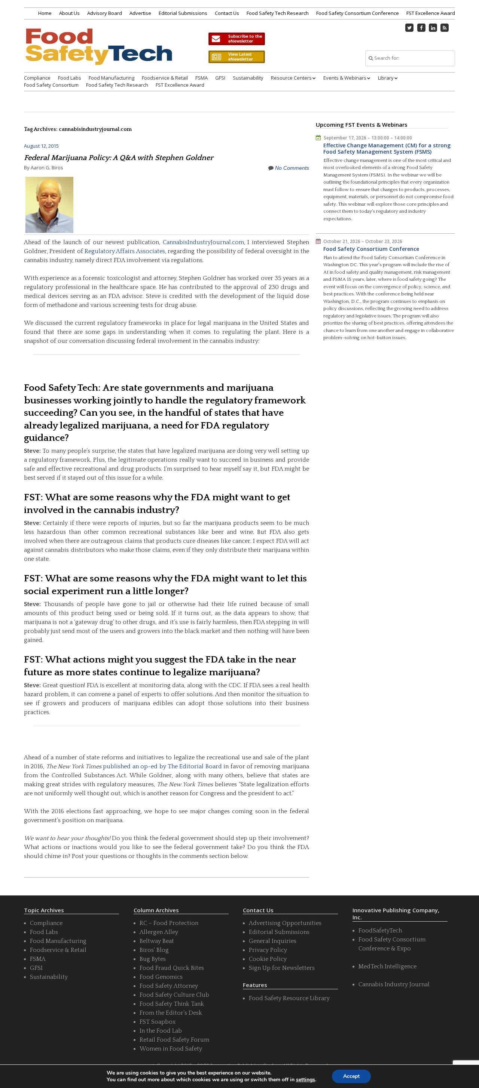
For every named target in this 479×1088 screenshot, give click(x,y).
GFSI (220, 77)
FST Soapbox (158, 1021)
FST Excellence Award (430, 13)
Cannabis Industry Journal (394, 984)
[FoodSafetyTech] (98, 53)
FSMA (201, 77)
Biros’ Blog (154, 950)
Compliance (37, 77)
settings (305, 1079)
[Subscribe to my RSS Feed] (445, 28)
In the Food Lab (161, 1030)
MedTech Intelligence (388, 966)
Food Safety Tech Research (278, 13)
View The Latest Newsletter (236, 56)
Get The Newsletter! (236, 38)
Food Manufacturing (111, 77)
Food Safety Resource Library (289, 998)
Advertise (140, 13)
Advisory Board (104, 13)
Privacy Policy (268, 950)
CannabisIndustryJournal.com (203, 242)
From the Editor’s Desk (171, 1012)
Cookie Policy (268, 959)
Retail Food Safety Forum (174, 1039)
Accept (351, 1076)
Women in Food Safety (171, 1048)
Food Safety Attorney (169, 986)
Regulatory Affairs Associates (124, 251)
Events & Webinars (344, 77)
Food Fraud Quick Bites (172, 968)
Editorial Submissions (183, 13)
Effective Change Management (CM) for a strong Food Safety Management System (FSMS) (387, 149)
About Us (69, 13)
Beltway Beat (157, 941)
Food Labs (69, 77)
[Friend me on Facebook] (421, 28)
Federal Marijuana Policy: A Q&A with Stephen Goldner (118, 158)
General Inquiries (272, 941)
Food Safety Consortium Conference (357, 13)
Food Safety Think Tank (172, 1004)
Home (45, 13)
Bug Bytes (153, 959)
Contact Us (227, 13)
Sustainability (248, 77)
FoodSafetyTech (380, 930)
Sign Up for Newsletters (282, 968)
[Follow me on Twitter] (410, 28)
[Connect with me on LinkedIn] (433, 28)
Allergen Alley (159, 932)
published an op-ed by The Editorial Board (162, 766)
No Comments (292, 168)
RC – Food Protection (169, 923)
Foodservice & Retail (165, 77)
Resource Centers (291, 77)
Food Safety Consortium (51, 85)
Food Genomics (161, 977)
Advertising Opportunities (285, 923)
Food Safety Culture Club (174, 995)
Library (386, 77)
